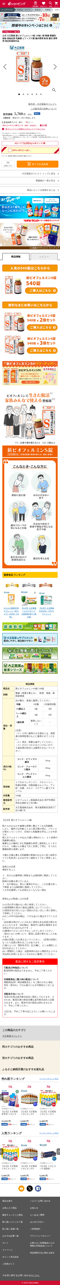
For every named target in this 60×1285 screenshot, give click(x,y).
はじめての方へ (37, 1222)
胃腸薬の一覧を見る (45, 181)
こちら (36, 1275)
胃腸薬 (48, 10)
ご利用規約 (35, 1229)
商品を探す (7, 1201)
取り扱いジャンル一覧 (12, 1222)
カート (5, 1243)
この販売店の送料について (44, 109)
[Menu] (4, 4)
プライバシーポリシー (40, 1236)
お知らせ (34, 1208)
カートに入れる (37, 164)
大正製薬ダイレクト (12, 1036)
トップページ (7, 10)
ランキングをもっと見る (49, 1079)
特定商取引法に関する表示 (42, 1253)
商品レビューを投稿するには (41, 190)
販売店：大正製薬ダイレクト (42, 104)
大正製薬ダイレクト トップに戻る (38, 174)
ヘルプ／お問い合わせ (40, 1201)
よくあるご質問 (37, 1215)
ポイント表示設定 (10, 1257)
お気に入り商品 (9, 1208)
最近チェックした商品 (12, 1215)
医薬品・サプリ (23, 10)
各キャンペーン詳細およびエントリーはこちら (25, 129)
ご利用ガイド (8, 1264)
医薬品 (37, 10)
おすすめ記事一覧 (10, 1236)
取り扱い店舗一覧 (10, 1229)
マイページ (7, 1250)
